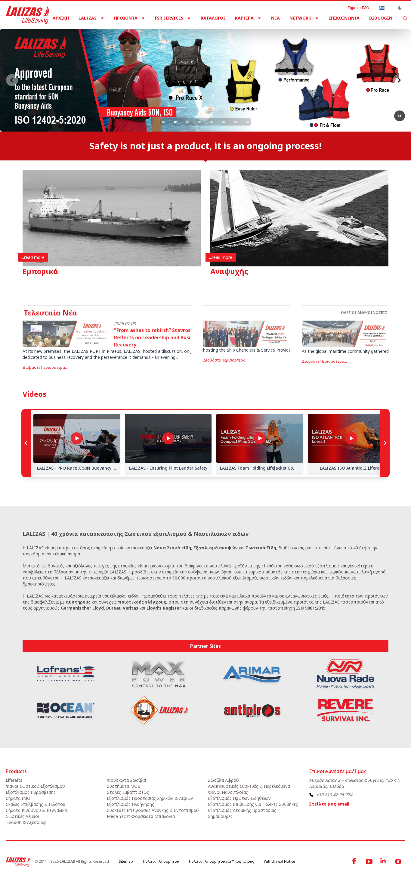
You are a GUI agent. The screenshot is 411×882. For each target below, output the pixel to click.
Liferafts (14, 780)
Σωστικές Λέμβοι (22, 816)
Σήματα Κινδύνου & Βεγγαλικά (36, 810)
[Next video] (385, 443)
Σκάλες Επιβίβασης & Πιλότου (35, 804)
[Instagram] (398, 862)
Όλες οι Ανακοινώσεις (364, 312)
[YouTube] (369, 862)
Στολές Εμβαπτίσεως (128, 792)
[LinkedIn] (383, 862)
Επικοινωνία (344, 18)
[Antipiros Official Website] (252, 710)
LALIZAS (88, 18)
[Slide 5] (211, 122)
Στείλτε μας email (329, 804)
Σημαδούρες (220, 816)
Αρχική (61, 18)
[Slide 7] (235, 122)
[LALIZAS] (27, 15)
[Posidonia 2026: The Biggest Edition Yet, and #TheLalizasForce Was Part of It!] (246, 334)
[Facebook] (355, 862)
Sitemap (126, 861)
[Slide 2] (175, 122)
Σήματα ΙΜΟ (358, 7)
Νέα (275, 18)
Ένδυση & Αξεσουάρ (26, 822)
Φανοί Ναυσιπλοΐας (228, 792)
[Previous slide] (12, 80)
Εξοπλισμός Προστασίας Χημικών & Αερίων (150, 798)
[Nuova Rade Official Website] (345, 673)
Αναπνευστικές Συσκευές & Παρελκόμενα (249, 786)
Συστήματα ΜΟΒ (124, 786)
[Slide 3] (187, 122)
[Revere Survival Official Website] (345, 710)
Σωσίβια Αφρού (223, 780)
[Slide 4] (199, 122)
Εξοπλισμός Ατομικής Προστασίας (242, 810)
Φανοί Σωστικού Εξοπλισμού (35, 786)
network (300, 18)
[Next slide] (399, 80)
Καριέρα (244, 18)
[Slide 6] (223, 122)
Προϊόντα (126, 18)
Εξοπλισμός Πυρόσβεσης (31, 792)
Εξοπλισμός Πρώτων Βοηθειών (239, 798)
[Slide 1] (163, 122)
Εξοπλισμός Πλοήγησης (130, 804)
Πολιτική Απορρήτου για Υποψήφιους (221, 861)
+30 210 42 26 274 (334, 794)
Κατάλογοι (213, 18)
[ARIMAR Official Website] (252, 674)
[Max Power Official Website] (159, 674)
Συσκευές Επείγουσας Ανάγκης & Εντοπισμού (153, 810)
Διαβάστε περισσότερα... (45, 367)
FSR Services (169, 18)
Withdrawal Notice (279, 861)
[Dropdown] (381, 7)
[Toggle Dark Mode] (399, 7)
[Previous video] (26, 443)
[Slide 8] (247, 122)
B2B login (380, 18)
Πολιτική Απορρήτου (161, 861)
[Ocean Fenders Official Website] (65, 710)
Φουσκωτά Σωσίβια (126, 780)
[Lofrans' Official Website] (65, 673)
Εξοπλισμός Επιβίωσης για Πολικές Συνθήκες (253, 804)
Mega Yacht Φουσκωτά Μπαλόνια (141, 816)
